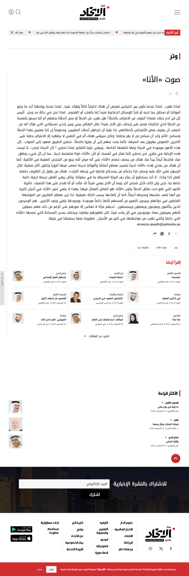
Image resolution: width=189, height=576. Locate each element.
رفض (39, 569)
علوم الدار (126, 522)
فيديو (104, 539)
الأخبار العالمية (124, 529)
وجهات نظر (125, 549)
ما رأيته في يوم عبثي (168, 407)
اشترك (94, 494)
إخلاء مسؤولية (50, 522)
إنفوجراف (102, 546)
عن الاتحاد (77, 536)
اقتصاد (128, 536)
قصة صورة (101, 552)
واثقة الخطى (172, 441)
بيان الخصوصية (74, 542)
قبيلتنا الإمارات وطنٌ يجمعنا (165, 424)
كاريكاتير (77, 522)
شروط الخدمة (75, 549)
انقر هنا (101, 569)
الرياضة (128, 542)
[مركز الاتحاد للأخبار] (94, 12)
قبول (51, 569)
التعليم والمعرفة (102, 531)
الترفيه (104, 522)
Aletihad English (53, 531)
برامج (80, 529)
